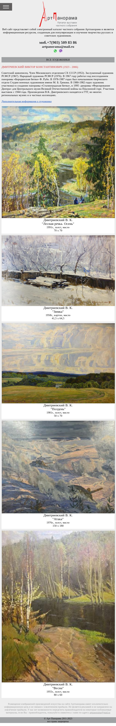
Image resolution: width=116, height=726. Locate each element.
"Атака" (58, 519)
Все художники (58, 59)
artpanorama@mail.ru (100, 712)
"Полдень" (58, 409)
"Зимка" (58, 311)
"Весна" (58, 688)
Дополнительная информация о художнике (27, 101)
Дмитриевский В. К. (58, 220)
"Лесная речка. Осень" (58, 224)
